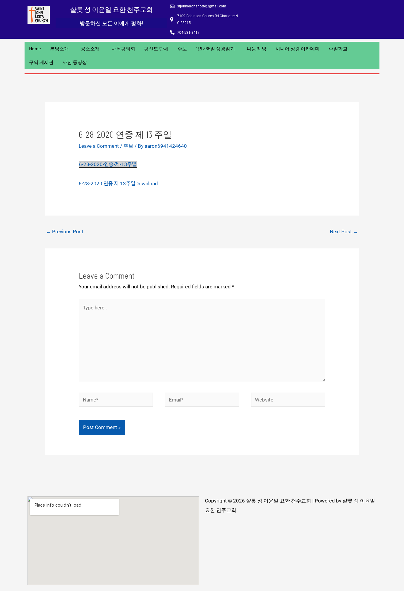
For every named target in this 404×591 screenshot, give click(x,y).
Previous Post (64, 232)
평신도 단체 (156, 48)
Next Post (344, 232)
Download (146, 184)
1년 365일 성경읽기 (215, 48)
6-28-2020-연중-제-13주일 (108, 164)
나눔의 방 (256, 48)
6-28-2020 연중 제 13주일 (107, 184)
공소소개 (90, 48)
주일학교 (338, 48)
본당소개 (59, 48)
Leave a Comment (99, 146)
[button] (61, 48)
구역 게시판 (41, 62)
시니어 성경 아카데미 (297, 48)
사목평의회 (123, 48)
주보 (182, 48)
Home (35, 48)
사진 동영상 (74, 62)
